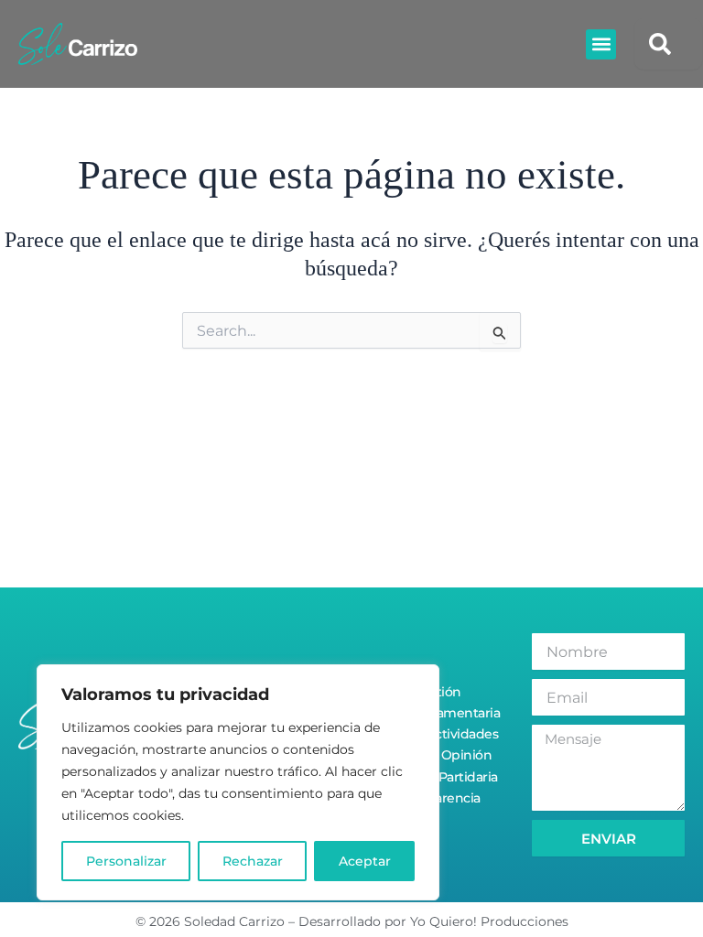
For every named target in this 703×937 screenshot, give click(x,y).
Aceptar (365, 861)
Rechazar (252, 861)
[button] (601, 44)
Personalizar (126, 861)
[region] (238, 782)
